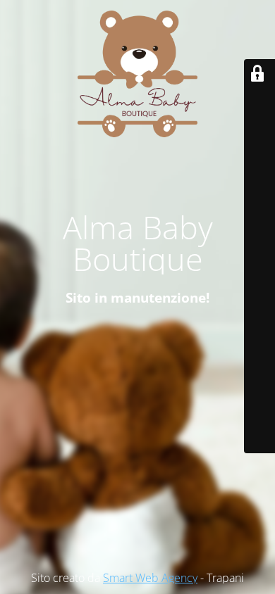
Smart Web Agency (150, 578)
